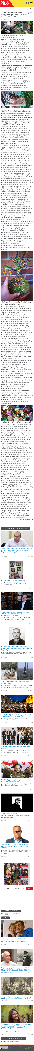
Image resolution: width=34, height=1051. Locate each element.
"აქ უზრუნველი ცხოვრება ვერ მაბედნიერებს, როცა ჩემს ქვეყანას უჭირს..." (16, 781)
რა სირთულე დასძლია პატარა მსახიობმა (13, 939)
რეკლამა (30, 1047)
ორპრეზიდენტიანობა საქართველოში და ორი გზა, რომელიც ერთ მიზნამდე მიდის (16, 715)
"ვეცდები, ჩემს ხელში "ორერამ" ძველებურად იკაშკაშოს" (16, 747)
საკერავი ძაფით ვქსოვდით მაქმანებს (13, 580)
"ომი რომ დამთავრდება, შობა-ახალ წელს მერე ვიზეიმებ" (15, 682)
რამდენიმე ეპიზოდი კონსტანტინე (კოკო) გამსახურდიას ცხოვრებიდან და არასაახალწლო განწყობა (15, 613)
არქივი (29, 888)
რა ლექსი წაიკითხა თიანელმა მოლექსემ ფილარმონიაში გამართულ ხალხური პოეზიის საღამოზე (16, 648)
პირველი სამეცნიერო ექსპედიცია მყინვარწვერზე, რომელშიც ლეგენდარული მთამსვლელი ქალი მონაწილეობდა (16, 998)
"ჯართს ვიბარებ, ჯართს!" (9, 813)
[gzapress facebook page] (27, 3)
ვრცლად (30, 556)
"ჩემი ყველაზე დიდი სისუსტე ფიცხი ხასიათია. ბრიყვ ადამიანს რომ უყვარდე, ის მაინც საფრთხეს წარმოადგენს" (16, 550)
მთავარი (23, 1047)
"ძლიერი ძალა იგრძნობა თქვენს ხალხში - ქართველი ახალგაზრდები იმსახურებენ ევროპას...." (15, 846)
